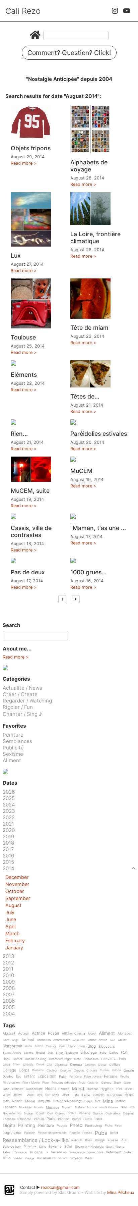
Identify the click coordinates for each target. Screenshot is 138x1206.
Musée (38, 1107)
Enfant (29, 1076)
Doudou (8, 1076)
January (14, 947)
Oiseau (60, 1113)
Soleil (68, 1146)
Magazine (114, 1095)
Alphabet (125, 1033)
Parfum (39, 1119)
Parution (63, 1119)
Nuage (28, 1113)
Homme (63, 1089)
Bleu (82, 1046)
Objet (40, 1113)
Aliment (12, 760)
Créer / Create (20, 694)
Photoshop (93, 1125)
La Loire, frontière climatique (95, 237)
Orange (98, 1113)
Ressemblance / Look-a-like (36, 1140)
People (62, 1125)
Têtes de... (84, 396)
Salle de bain (12, 1146)
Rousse (113, 1140)
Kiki (47, 1095)
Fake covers (92, 1076)
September (17, 898)
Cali (124, 1053)
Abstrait (9, 1033)
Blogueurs (106, 1046)
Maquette (44, 1101)
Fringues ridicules (64, 1082)
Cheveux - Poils (113, 1058)
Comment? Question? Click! (69, 53)
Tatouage (20, 1152)
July (9, 912)
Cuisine (105, 1070)
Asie (112, 1040)
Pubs (101, 1133)
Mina (108, 1101)
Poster (53, 1033)
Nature (79, 1107)
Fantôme (75, 1076)
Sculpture (30, 1146)
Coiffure (114, 1064)
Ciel (49, 1064)
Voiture (63, 1158)
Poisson (29, 1133)
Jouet (30, 1095)
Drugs (88, 1101)
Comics (51, 1046)
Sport (110, 1146)
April (10, 926)
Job (50, 1052)
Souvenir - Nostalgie (89, 1146)
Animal (27, 1040)
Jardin (7, 1095)
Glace (127, 1083)
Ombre (72, 1113)
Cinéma (76, 1064)
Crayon (79, 1070)
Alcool (92, 1033)
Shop (59, 1052)
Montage (25, 1107)
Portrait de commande (52, 1133)
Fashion (9, 1107)
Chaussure (90, 1059)
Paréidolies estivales (98, 433)
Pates (98, 1119)
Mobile (120, 1101)
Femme (111, 1077)
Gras (6, 1089)
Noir (132, 1107)
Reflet (114, 1133)
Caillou (113, 1052)
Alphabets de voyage (89, 166)
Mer (97, 1101)
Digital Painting (19, 1125)
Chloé (40, 1064)
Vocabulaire (46, 1158)
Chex (6, 1064)
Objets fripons (31, 148)
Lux (16, 255)
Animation (44, 1040)
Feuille (124, 1076)
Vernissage (77, 1152)
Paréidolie (24, 1119)
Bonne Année (12, 1052)
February (15, 940)
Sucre (120, 1146)
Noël (124, 1107)
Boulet (40, 1052)
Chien (16, 1064)
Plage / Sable (12, 1133)
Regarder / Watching (27, 700)
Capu (6, 1059)
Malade (17, 1101)
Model (30, 1101)
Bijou (62, 1046)
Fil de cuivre (11, 1082)
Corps (24, 1070)
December (16, 877)
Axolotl (38, 1046)
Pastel (76, 1119)
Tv (46, 1152)
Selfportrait (12, 1046)
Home (50, 1089)
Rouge (100, 1140)
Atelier (122, 1040)
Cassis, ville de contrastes (31, 531)
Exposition (47, 1076)
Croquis (91, 1070)
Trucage (36, 1152)
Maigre (129, 1095)
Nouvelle (9, 1113)
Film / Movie (31, 1082)
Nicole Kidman (108, 1107)
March (12, 933)
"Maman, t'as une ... (98, 527)
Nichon (92, 1107)
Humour (92, 1089)
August (13, 905)
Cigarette (61, 1064)
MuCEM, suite (30, 490)
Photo (76, 1125)
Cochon (90, 1064)
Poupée (74, 1133)
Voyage (76, 1158)
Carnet (17, 1059)
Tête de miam (89, 327)
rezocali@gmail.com (60, 1187)
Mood (78, 1089)
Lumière (98, 1095)
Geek (117, 1082)
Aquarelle (79, 1040)
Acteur (23, 1033)
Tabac (7, 1152)
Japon (129, 1089)
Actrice (38, 1033)
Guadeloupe (34, 1089)
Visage (29, 1158)
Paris (51, 1119)
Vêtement (114, 1152)
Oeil (50, 1113)
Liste (75, 1095)
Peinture (13, 735)
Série (42, 1146)
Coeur (102, 1064)
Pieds (118, 1125)
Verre (91, 1152)
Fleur (45, 1082)
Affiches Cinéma (73, 1033)
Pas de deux (28, 572)
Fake (63, 1076)
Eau (18, 1076)
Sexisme (13, 754)
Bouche (28, 1053)
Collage (9, 1070)
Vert (100, 1152)
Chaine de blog (35, 1059)
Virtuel (17, 1158)
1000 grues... (88, 572)
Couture (65, 1070)
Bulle (102, 1052)
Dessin (129, 1070)
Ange (15, 1040)
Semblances (17, 741)
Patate (87, 1119)
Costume (38, 1070)
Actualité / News (22, 688)
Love (6, 1040)
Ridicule (76, 1140)
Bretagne (71, 1052)
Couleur (52, 1070)
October (14, 891)
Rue (124, 1140)
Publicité (13, 747)
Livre (86, 1095)
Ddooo (116, 1070)
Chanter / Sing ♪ (22, 714)
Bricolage (88, 1052)
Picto (108, 1125)
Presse (87, 1133)
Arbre (92, 1040)
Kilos (55, 1095)
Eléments (24, 374)
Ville (7, 1158)
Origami (128, 1113)
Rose (88, 1140)
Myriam (67, 1107)
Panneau (9, 1119)
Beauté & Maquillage (67, 1101)
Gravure (17, 1089)
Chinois (28, 1064)
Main (6, 1101)
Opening (84, 1113)
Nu (19, 1113)
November (17, 884)
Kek (40, 1095)
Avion (28, 1046)
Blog (91, 1046)
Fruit (82, 1082)
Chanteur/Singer (60, 1059)
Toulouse (23, 337)
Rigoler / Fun (18, 707)
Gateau (106, 1082)
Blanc (72, 1046)
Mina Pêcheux (120, 1192)
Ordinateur (113, 1113)
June (10, 919)
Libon (65, 1095)
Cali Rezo (23, 11)
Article (102, 1040)
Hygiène (107, 1088)
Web (88, 1158)
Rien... (19, 433)
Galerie (92, 1082)
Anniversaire (61, 1040)
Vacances (59, 1152)
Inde (119, 1089)
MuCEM (81, 470)
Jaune (17, 1095)
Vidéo (128, 1152)
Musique (52, 1107)
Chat (77, 1059)
